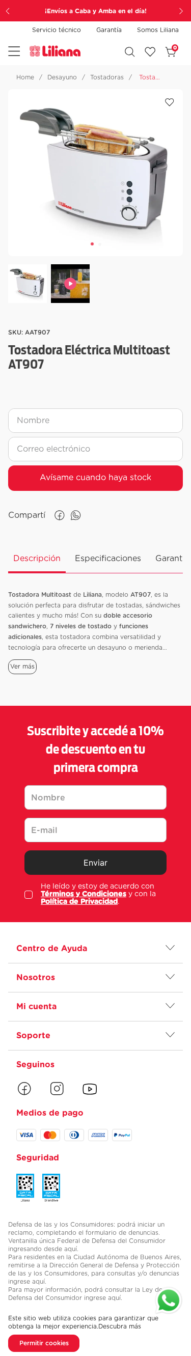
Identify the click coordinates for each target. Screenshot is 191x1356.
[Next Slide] (182, 11)
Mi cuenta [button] (36, 1007)
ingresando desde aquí (42, 1249)
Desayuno (62, 77)
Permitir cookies (44, 1343)
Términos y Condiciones (83, 894)
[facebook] (59, 515)
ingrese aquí (26, 1282)
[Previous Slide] (9, 11)
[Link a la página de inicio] (25, 77)
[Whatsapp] (168, 1301)
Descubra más (119, 1326)
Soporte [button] (33, 1036)
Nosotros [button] (35, 978)
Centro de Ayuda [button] (51, 949)
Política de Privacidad (79, 901)
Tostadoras (107, 77)
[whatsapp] (76, 515)
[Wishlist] (150, 52)
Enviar (95, 862)
